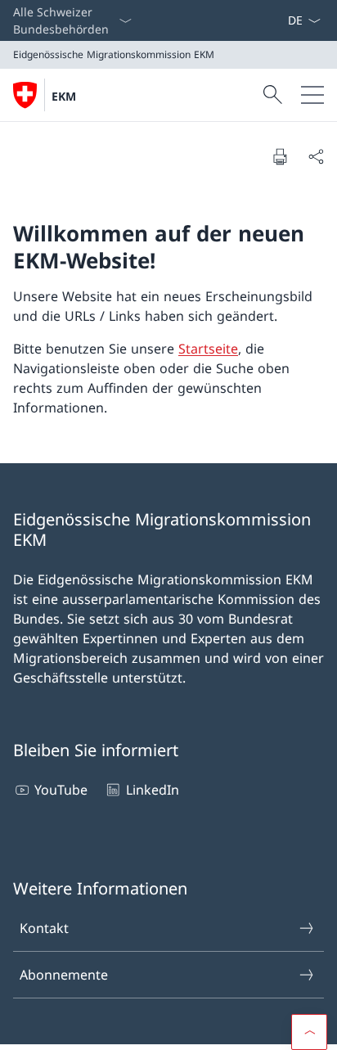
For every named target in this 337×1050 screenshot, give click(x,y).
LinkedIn (152, 790)
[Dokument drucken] (280, 156)
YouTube (61, 790)
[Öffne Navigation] (312, 95)
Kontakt (44, 928)
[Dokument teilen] (316, 156)
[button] (309, 1032)
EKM (64, 96)
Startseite (208, 349)
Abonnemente (64, 975)
